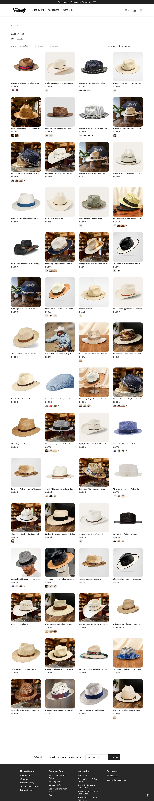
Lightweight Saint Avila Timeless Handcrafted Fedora (30, 309)
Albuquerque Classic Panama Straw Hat (93, 263)
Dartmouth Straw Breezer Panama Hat (59, 710)
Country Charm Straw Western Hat (91, 534)
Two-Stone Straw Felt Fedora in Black (126, 263)
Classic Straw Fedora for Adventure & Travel (129, 710)
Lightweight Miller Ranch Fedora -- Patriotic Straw (28, 83)
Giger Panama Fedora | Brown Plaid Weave (61, 755)
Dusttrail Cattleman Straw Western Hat (25, 755)
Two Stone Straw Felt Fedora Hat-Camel (59, 579)
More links (68, 10)
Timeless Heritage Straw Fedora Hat (58, 444)
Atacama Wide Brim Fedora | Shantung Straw (61, 624)
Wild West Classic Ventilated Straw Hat (93, 444)
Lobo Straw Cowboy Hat (20, 624)
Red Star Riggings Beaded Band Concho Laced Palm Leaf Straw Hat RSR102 (106, 669)
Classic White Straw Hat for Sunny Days (59, 489)
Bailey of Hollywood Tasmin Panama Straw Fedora (131, 354)
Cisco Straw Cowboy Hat (54, 218)
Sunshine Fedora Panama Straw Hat (24, 669)
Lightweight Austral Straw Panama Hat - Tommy (130, 624)
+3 (126, 496)
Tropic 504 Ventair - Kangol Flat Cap (58, 399)
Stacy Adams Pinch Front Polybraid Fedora (26, 710)
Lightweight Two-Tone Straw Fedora (92, 83)
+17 (58, 406)
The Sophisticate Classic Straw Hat (23, 354)
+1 (92, 135)
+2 (58, 451)
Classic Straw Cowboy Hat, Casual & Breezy (27, 534)
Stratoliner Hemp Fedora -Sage (90, 218)
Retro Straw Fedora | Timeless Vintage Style (27, 489)
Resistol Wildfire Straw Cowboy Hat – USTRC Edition (64, 173)
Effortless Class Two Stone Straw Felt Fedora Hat (62, 309)
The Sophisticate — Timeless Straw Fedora (94, 710)
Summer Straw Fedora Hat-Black (125, 534)
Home (13, 26)
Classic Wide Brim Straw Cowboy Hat (58, 354)
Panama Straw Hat (85, 309)
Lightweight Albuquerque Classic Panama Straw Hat (64, 669)
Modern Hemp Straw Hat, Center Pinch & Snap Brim (64, 534)
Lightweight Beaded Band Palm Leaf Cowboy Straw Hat (99, 173)
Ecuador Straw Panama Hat (21, 399)
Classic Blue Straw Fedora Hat (124, 444)
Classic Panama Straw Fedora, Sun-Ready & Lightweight (31, 218)
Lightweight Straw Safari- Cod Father (92, 755)
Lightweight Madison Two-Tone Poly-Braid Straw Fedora (99, 128)
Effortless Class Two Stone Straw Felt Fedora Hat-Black (133, 579)
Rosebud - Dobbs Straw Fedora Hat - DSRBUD (27, 579)
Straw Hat (20, 26)
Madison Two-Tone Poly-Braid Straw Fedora (27, 173)
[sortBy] (130, 46)
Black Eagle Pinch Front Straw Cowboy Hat (26, 263)
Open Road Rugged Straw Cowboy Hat (127, 309)
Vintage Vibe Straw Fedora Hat (90, 579)
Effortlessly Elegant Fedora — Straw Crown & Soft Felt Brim (66, 263)
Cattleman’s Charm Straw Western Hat (59, 83)
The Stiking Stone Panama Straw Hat (24, 444)
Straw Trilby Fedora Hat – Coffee (125, 755)
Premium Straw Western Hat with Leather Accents (96, 624)
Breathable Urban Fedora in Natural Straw (94, 489)
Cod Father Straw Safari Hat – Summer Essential (96, 354)
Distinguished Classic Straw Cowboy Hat (25, 128)
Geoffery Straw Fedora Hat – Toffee (58, 128)
